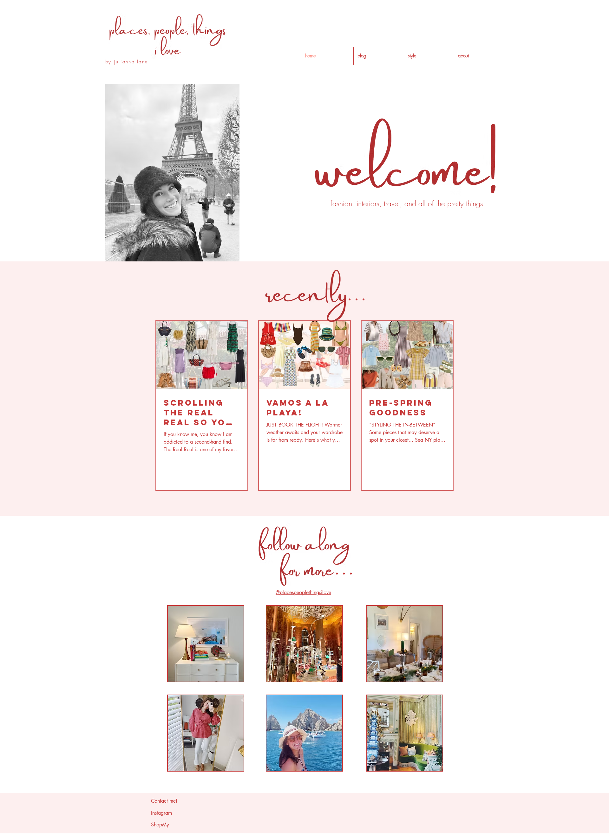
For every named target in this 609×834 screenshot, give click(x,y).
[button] (429, 56)
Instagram (161, 813)
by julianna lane (126, 62)
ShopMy (160, 824)
